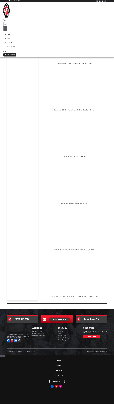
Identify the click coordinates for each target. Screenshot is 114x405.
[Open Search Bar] (4, 20)
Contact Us (11, 46)
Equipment (10, 42)
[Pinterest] (100, 1)
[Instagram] (105, 1)
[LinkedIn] (102, 1)
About (9, 34)
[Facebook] (97, 1)
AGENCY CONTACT (59, 319)
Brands (9, 38)
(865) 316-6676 (57, 381)
